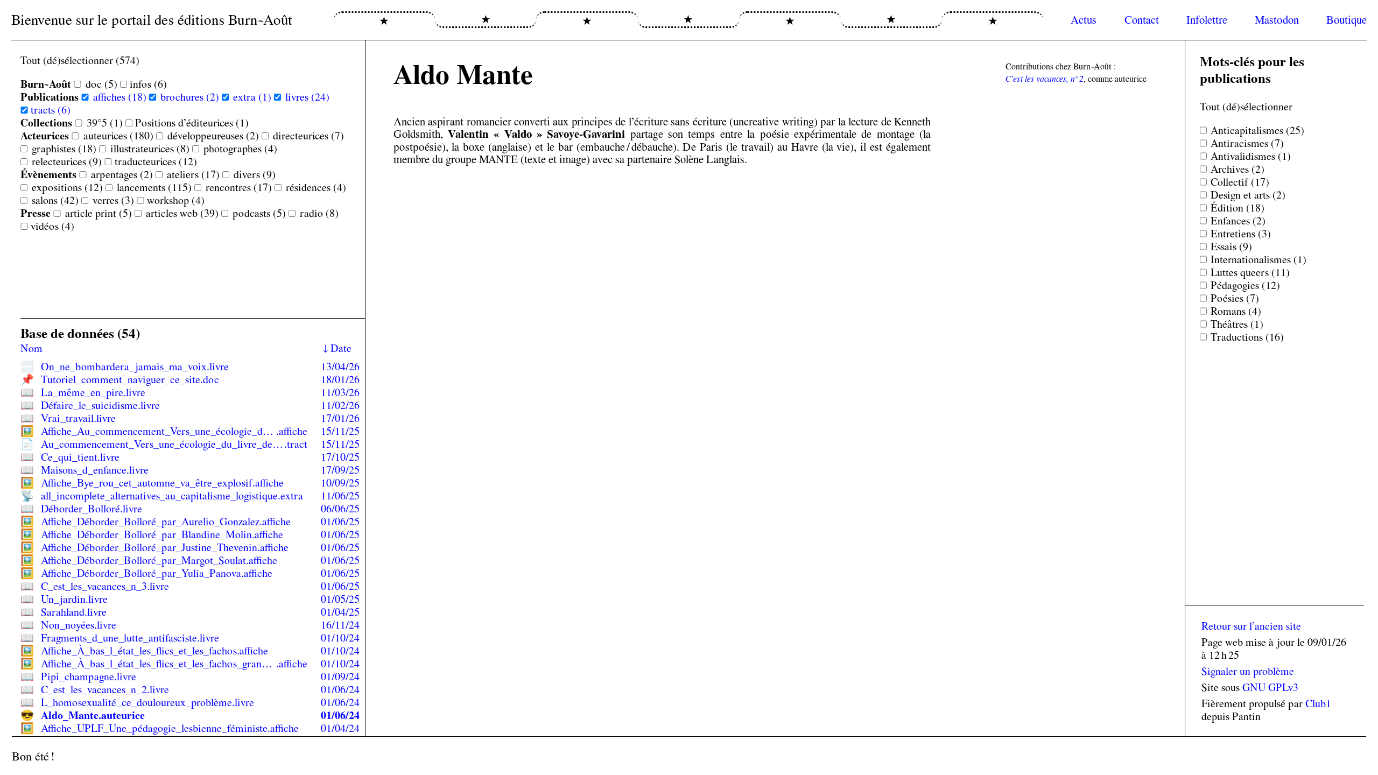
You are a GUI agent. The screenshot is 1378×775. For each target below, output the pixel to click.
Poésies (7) (1235, 298)
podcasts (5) (259, 213)
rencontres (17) (239, 187)
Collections (46, 123)
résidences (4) (316, 187)
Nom (31, 348)
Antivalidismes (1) (1251, 156)
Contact (1141, 19)
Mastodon (1277, 19)
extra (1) (252, 97)
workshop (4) (176, 200)
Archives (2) (1237, 169)
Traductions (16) (1247, 337)
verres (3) (113, 200)
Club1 (1318, 703)
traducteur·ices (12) (156, 161)
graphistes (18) (64, 148)
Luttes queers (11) (1250, 272)
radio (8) (319, 213)
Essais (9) (1231, 246)
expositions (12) (67, 187)
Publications (49, 97)
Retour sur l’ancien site (1251, 626)
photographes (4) (240, 148)
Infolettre (1206, 19)
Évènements (48, 174)
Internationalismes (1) (1258, 259)
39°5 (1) (105, 123)
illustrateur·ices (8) (149, 148)
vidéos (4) (52, 226)
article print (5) (98, 213)
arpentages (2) (122, 174)
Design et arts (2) (1248, 195)
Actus (1083, 19)
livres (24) (307, 97)
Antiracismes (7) (1247, 143)
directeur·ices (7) (308, 136)
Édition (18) (1237, 208)
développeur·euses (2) (213, 136)
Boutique (1346, 19)
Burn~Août (45, 84)
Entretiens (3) (1241, 233)
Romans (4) (1236, 311)
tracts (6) (51, 110)
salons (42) (55, 200)
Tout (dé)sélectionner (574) (79, 60)
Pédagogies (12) (1245, 285)
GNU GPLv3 (1270, 687)
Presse (35, 213)
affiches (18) (119, 97)
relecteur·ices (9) (67, 161)
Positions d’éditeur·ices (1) (192, 123)
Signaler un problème (1247, 671)
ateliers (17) (193, 174)
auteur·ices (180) (118, 136)
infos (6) (148, 84)
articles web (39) (182, 213)
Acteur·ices (44, 136)
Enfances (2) (1238, 221)
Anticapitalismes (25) (1257, 130)
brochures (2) (189, 97)
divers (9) (255, 174)
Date (341, 348)
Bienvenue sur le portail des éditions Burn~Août (151, 19)
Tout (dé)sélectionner (1246, 106)
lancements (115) (154, 187)
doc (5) (101, 84)
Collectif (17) (1240, 182)
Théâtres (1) (1237, 324)
